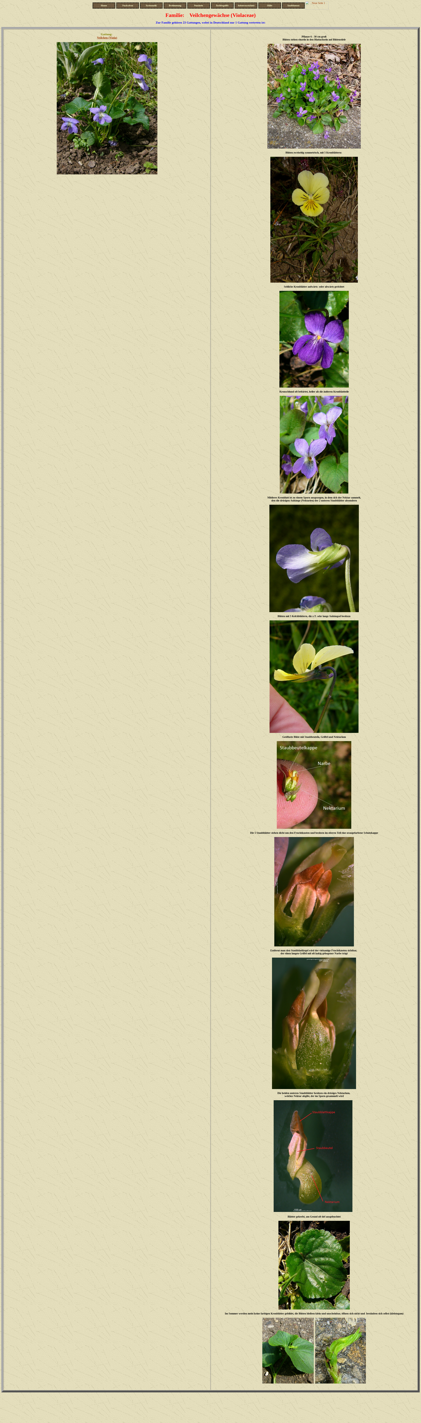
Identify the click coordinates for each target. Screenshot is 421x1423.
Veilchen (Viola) (107, 37)
